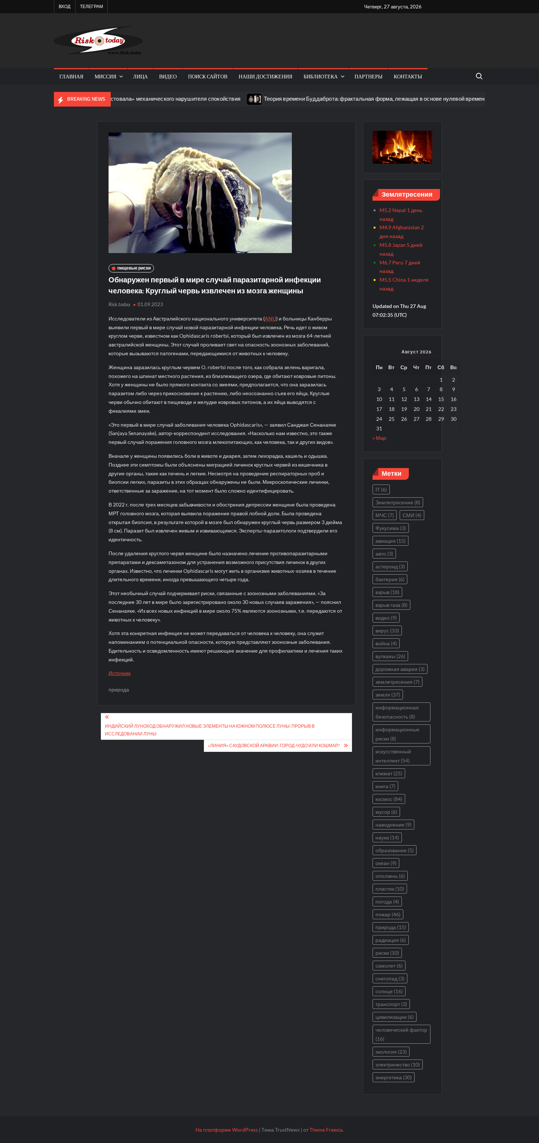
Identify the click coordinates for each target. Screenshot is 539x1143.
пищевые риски (134, 268)
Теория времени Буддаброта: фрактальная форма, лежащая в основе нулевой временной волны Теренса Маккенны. (390, 98)
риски (387, 953)
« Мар (379, 438)
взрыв (387, 592)
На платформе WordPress (226, 1130)
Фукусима (390, 528)
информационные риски (397, 734)
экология (391, 1052)
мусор (386, 812)
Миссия (105, 76)
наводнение (393, 824)
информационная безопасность (397, 712)
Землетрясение (397, 502)
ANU (270, 318)
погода (387, 901)
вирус (387, 630)
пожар (387, 914)
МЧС (384, 515)
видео (168, 76)
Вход (64, 6)
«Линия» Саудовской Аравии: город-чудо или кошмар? (274, 745)
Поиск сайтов (207, 76)
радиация (390, 940)
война (386, 643)
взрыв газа (391, 605)
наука (387, 837)
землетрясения (397, 682)
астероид (390, 566)
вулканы (390, 656)
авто (384, 553)
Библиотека (321, 76)
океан (385, 863)
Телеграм (91, 6)
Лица (140, 76)
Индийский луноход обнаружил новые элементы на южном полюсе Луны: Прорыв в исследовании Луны (210, 729)
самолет (389, 965)
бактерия (389, 579)
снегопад (389, 978)
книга (385, 786)
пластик (389, 889)
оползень (390, 876)
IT (381, 489)
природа (119, 689)
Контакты (408, 76)
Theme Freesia (325, 1130)
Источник (120, 673)
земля (387, 694)
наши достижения (265, 76)
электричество (397, 1064)
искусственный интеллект (393, 756)
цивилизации (394, 1017)
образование (394, 850)
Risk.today (120, 304)
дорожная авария (400, 669)
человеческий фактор (401, 1034)
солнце (389, 991)
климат (388, 773)
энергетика (393, 1077)
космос (388, 799)
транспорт (391, 1004)
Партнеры (368, 76)
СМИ (412, 515)
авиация (390, 541)
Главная (71, 76)
